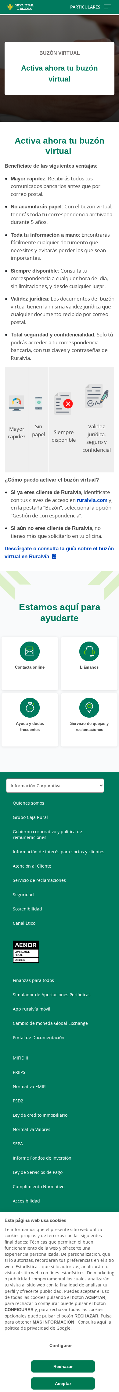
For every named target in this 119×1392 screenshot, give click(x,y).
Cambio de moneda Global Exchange (50, 1023)
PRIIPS (19, 1072)
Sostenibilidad (27, 909)
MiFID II (20, 1058)
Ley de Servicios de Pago (38, 1172)
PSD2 (18, 1101)
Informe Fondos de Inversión (42, 1158)
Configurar (60, 1345)
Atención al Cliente (32, 866)
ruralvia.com (92, 499)
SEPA (18, 1144)
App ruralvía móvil (31, 1009)
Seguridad (23, 894)
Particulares (85, 7)
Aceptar (63, 1383)
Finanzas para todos (33, 980)
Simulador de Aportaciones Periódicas (52, 994)
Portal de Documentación (38, 1037)
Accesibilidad (26, 1201)
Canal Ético (24, 923)
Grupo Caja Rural (30, 817)
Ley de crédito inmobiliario (40, 1115)
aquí (101, 1322)
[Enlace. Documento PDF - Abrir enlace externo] (25, 951)
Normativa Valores (31, 1129)
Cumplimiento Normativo (38, 1186)
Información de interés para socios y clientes (58, 851)
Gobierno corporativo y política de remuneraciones (47, 834)
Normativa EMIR (29, 1086)
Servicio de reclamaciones (39, 880)
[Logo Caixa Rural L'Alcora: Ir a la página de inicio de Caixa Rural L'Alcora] (20, 7)
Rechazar (63, 1366)
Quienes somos (28, 803)
